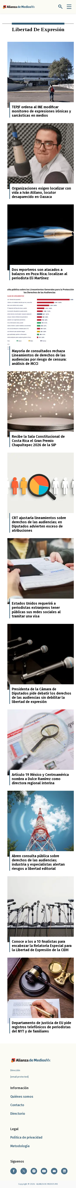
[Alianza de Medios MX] (18, 6)
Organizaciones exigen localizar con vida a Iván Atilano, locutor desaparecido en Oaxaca (41, 192)
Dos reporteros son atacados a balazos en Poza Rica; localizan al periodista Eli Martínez (39, 274)
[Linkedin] (64, 1171)
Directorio (17, 1114)
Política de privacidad (26, 1137)
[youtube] (44, 1171)
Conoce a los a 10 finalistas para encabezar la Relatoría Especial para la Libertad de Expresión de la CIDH (42, 945)
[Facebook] (13, 1171)
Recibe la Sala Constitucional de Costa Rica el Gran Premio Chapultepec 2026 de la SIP (38, 440)
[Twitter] (23, 1171)
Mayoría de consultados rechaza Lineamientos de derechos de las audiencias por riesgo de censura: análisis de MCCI (39, 357)
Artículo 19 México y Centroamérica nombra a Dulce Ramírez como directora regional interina (40, 779)
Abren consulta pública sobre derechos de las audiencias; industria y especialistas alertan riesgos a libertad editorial (38, 862)
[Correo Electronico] (54, 1171)
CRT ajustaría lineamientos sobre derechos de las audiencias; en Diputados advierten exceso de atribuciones (39, 524)
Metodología (20, 1146)
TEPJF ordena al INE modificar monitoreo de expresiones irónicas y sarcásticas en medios (41, 111)
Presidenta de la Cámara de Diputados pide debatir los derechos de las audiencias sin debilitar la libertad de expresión (41, 695)
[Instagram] (34, 1171)
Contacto (17, 1105)
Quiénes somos (21, 1097)
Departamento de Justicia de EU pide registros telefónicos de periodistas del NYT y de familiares (41, 1027)
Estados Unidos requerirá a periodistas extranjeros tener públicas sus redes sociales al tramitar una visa (36, 609)
